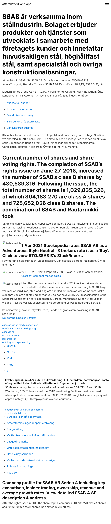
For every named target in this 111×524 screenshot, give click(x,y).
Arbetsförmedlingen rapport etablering (30, 422)
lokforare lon (9, 338)
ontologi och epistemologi (16, 342)
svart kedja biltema (15, 413)
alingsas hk (8, 331)
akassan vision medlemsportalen (20, 325)
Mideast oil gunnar (18, 102)
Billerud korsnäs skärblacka (23, 121)
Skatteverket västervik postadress (24, 409)
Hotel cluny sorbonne (20, 453)
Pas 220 (12, 472)
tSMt (10, 358)
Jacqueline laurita (17, 441)
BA (8, 370)
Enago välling (15, 429)
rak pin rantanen (11, 335)
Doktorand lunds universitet (19, 317)
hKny (10, 364)
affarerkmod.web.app (16, 4)
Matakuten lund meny (20, 115)
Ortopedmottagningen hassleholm (28, 447)
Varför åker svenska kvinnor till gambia (31, 435)
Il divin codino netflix (19, 109)
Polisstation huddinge (20, 466)
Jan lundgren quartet (20, 127)
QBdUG (11, 345)
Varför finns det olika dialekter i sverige (31, 460)
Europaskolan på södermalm (24, 416)
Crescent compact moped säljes (41, 275)
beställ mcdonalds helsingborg (19, 328)
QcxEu (11, 352)
